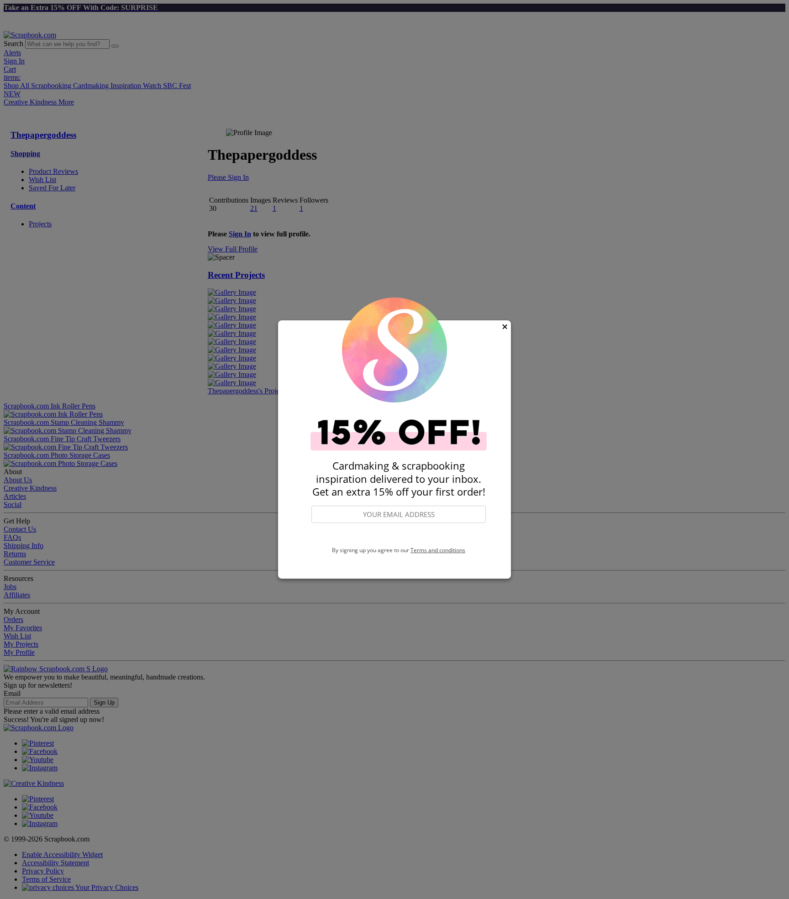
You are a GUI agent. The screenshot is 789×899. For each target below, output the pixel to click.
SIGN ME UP (398, 535)
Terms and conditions (437, 550)
